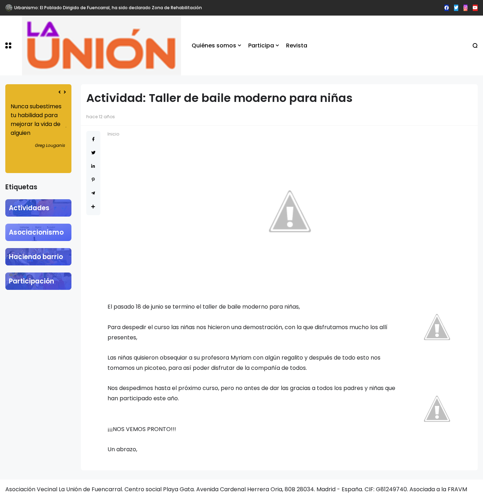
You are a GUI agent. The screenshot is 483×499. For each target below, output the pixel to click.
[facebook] (446, 8)
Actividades (29, 208)
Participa (261, 45)
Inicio (113, 134)
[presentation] (59, 92)
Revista (296, 45)
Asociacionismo (36, 232)
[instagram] (465, 8)
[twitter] (456, 8)
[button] (8, 45)
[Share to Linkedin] (93, 166)
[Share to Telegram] (93, 193)
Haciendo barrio (36, 257)
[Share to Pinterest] (93, 180)
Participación (31, 281)
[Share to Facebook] (93, 139)
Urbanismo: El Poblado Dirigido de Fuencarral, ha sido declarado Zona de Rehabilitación (108, 8)
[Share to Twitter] (93, 153)
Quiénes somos (214, 45)
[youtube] (475, 8)
